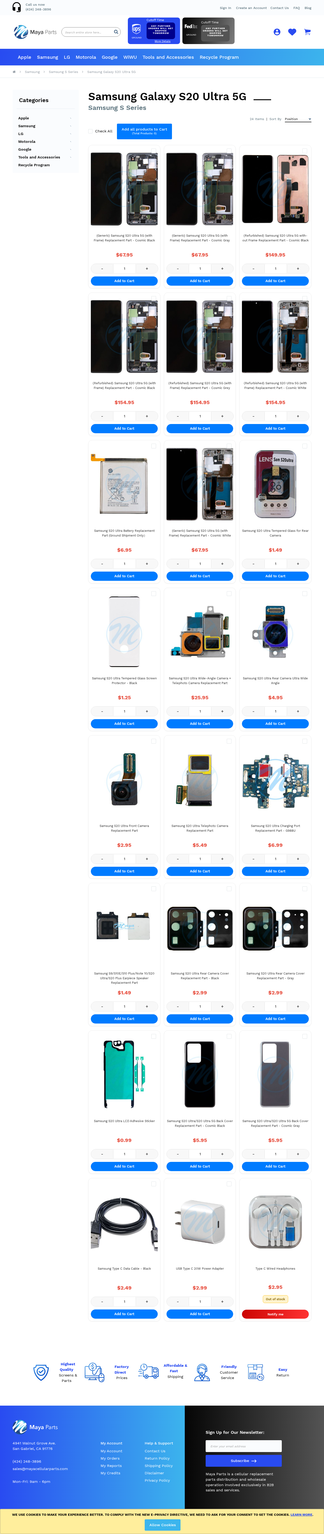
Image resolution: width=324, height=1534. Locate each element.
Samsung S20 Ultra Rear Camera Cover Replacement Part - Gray (275, 976)
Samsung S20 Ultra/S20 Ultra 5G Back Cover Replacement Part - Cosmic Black (200, 1123)
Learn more (301, 1514)
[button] (296, 7)
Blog (308, 8)
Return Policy (157, 1458)
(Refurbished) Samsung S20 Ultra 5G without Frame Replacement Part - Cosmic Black (275, 238)
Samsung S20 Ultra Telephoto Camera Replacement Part (199, 828)
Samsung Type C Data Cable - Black (124, 1268)
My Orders (110, 1458)
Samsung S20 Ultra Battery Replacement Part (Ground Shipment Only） (124, 533)
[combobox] (91, 32)
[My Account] (277, 33)
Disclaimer (154, 1473)
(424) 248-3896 (38, 9)
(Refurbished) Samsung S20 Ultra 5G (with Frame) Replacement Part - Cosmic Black (124, 385)
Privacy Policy (157, 1480)
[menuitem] (24, 57)
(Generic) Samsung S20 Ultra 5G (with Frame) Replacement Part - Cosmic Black (124, 238)
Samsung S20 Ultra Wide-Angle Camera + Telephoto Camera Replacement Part (200, 681)
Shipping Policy (159, 1465)
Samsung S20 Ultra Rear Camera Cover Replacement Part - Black (200, 976)
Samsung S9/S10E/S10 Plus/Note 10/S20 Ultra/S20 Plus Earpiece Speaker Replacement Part (124, 978)
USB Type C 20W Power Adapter (200, 1268)
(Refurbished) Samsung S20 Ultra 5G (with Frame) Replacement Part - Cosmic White (275, 385)
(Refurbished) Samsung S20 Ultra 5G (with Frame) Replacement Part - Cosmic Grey (199, 385)
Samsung (32, 72)
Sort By (275, 119)
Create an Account (251, 8)
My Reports (111, 1465)
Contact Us (279, 8)
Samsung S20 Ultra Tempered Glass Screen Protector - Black (124, 681)
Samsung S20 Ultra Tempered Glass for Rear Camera (275, 533)
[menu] (162, 57)
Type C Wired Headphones (275, 1268)
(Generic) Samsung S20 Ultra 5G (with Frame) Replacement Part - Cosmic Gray (200, 238)
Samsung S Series (63, 72)
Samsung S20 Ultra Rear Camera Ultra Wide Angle (275, 681)
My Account (111, 1451)
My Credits (110, 1473)
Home (14, 71)
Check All (104, 131)
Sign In (225, 8)
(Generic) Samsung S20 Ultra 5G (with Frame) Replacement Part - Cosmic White (200, 533)
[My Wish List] (292, 34)
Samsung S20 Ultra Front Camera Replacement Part (124, 828)
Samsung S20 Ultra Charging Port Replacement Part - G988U (275, 828)
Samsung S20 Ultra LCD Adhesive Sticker (124, 1121)
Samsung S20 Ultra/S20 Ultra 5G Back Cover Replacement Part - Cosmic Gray (275, 1123)
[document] (163, 1521)
